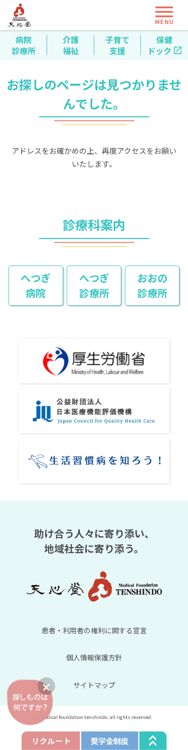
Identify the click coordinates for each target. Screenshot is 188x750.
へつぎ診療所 (94, 285)
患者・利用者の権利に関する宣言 (94, 630)
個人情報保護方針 (94, 657)
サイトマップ (94, 685)
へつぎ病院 (36, 285)
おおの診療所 (152, 285)
